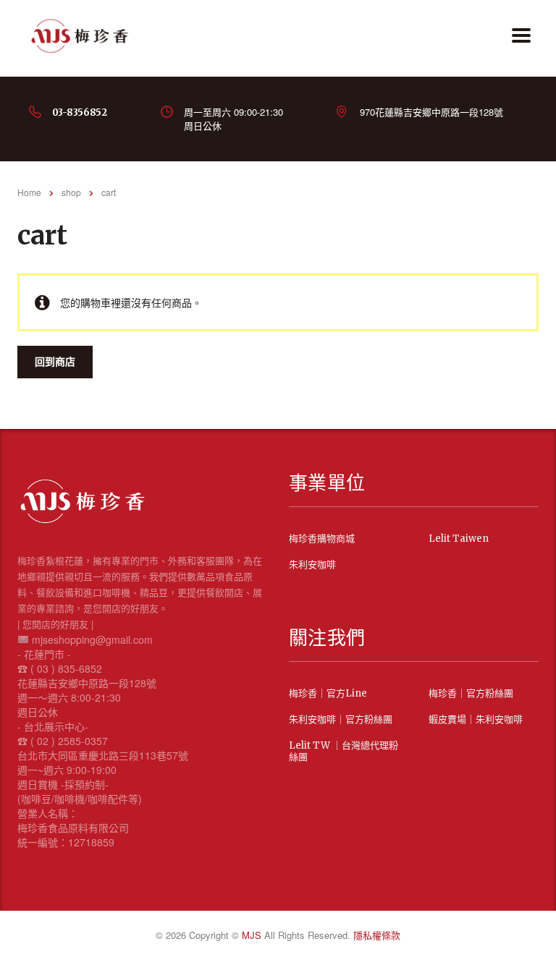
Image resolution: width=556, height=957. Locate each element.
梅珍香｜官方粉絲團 (471, 693)
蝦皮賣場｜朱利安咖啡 (476, 720)
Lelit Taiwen (459, 539)
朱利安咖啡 (312, 565)
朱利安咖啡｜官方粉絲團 (340, 720)
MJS (253, 935)
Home (29, 192)
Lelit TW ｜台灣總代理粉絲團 (343, 751)
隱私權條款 (376, 935)
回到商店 (55, 361)
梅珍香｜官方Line (328, 693)
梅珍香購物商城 (322, 539)
